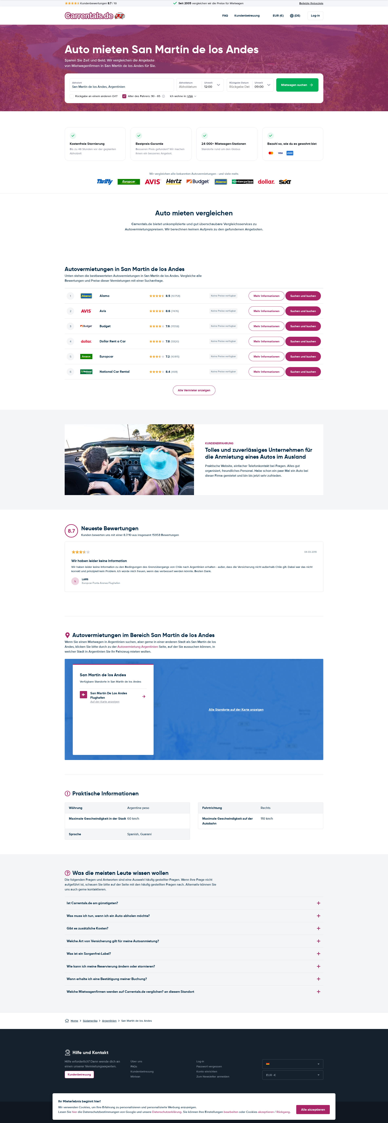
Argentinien (109, 1020)
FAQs (134, 1066)
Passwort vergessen (209, 1066)
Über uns (136, 1061)
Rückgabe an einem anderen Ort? (96, 96)
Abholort (77, 83)
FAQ (225, 15)
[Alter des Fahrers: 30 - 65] (124, 96)
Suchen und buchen (303, 296)
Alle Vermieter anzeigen (194, 390)
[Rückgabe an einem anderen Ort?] (72, 96)
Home (74, 1020)
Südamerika (90, 1020)
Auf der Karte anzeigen (104, 701)
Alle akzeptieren (313, 1109)
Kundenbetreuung (247, 15)
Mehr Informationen (266, 296)
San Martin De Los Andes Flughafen (108, 695)
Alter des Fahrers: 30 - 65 (144, 96)
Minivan (135, 1076)
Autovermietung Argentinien (137, 647)
